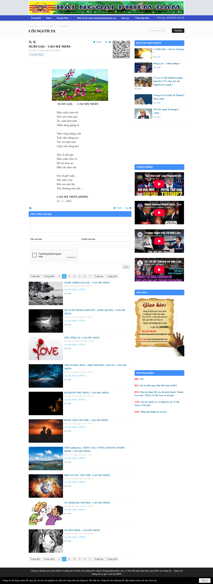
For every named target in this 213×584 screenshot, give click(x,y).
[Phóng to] (34, 42)
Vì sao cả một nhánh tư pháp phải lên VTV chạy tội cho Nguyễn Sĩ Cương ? (168, 81)
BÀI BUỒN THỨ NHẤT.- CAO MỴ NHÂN (86, 392)
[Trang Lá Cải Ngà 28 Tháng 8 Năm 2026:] (143, 99)
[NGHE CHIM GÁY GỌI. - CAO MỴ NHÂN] (46, 293)
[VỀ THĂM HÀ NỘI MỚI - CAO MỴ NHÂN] (46, 513)
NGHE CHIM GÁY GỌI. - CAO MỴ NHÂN (87, 282)
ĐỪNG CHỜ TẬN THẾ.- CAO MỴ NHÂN (86, 420)
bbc (142, 379)
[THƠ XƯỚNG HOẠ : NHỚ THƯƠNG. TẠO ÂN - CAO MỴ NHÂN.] (46, 376)
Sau (106, 42)
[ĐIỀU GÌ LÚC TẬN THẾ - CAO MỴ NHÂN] (46, 486)
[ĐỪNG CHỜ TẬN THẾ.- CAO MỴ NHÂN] (46, 431)
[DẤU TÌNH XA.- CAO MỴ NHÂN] (46, 348)
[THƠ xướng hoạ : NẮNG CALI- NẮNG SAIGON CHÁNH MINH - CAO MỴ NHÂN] (46, 458)
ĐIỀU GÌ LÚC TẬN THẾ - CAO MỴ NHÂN (87, 475)
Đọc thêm (67, 293)
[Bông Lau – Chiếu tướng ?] (143, 68)
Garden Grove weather (159, 162)
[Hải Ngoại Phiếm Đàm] (106, 8)
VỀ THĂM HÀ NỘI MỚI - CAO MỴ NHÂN (87, 502)
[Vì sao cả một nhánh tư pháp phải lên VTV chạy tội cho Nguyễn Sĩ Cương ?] (143, 82)
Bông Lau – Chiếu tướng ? (166, 63)
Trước (99, 42)
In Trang (30, 208)
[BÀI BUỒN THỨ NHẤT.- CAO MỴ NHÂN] (46, 403)
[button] (64, 18)
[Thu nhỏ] (30, 42)
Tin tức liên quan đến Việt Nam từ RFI (158, 385)
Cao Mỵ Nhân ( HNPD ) (75, 289)
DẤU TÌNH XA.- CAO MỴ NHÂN (82, 337)
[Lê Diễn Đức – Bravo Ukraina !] (143, 53)
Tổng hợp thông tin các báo (153, 412)
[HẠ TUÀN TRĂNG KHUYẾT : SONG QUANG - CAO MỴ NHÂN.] (46, 321)
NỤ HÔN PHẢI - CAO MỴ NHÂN (82, 530)
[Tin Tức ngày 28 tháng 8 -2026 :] (143, 113)
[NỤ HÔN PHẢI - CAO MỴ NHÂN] (46, 541)
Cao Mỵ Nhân (36, 54)
